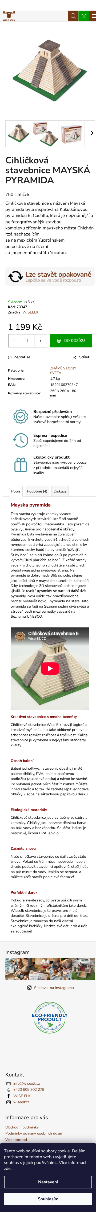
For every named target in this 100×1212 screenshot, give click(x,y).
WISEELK (30, 312)
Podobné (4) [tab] (37, 491)
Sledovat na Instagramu (54, 987)
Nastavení (48, 1182)
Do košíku (74, 340)
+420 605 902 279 (28, 1089)
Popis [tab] (16, 491)
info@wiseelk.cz (26, 1083)
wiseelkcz (21, 1102)
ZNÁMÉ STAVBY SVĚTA (63, 370)
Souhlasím (48, 1199)
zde (7, 1168)
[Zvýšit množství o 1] (40, 340)
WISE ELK (22, 1095)
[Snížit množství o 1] (15, 340)
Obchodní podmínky (22, 1127)
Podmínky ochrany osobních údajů (33, 1133)
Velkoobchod (16, 1139)
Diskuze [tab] (60, 491)
